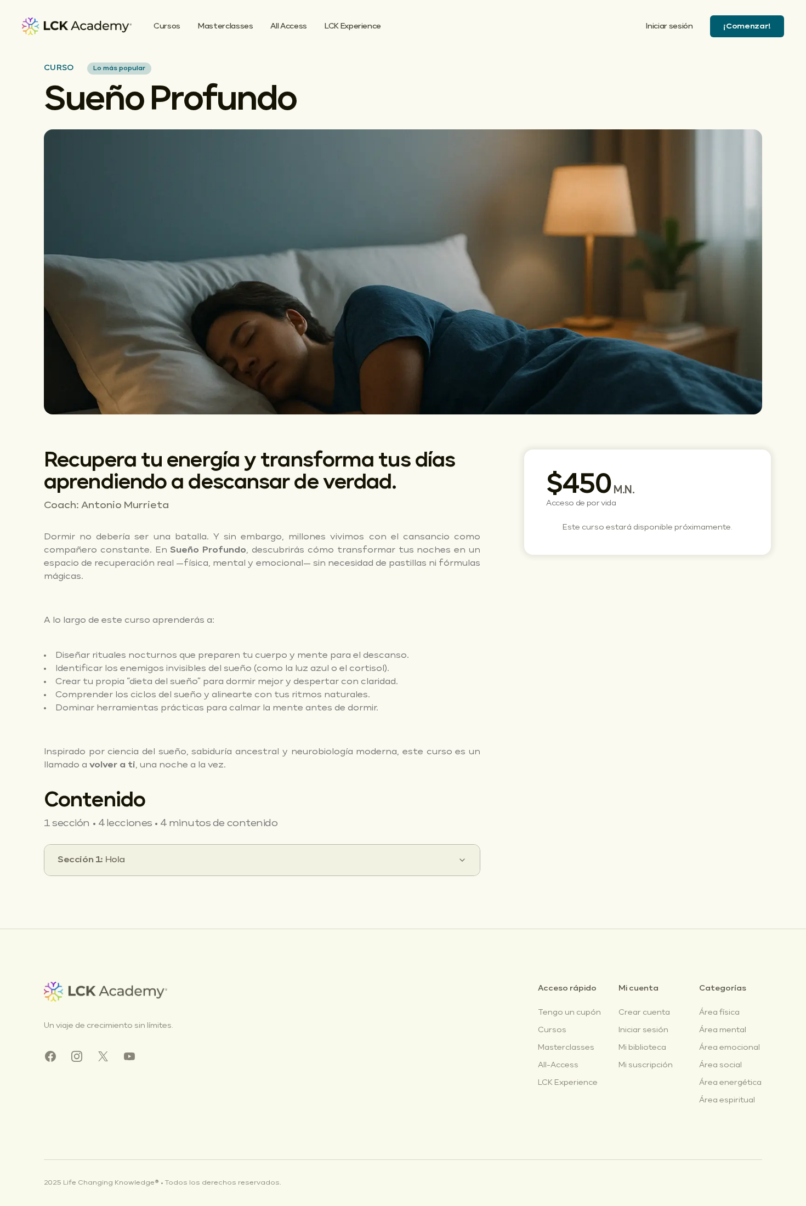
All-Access (558, 1065)
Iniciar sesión (669, 26)
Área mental (722, 1030)
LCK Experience (353, 26)
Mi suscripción (645, 1065)
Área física (719, 1012)
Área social (720, 1065)
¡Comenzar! (747, 26)
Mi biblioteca (642, 1047)
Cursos (167, 26)
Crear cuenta (644, 1012)
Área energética (730, 1082)
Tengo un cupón (569, 1012)
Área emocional (729, 1047)
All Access (288, 26)
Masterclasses (225, 26)
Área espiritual (727, 1100)
